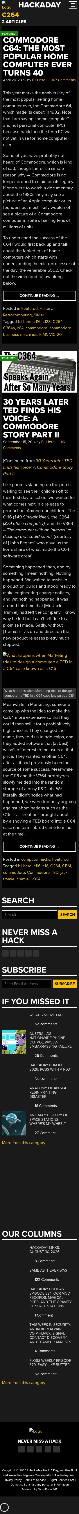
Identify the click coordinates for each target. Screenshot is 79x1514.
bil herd (25, 321)
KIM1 (43, 334)
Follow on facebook (5, 953)
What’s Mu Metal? (46, 1015)
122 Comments (46, 1279)
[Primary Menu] (73, 5)
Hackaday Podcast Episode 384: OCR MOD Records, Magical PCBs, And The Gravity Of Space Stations (50, 1297)
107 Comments (63, 80)
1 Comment (43, 1315)
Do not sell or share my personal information (40, 1484)
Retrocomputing (17, 315)
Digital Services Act (61, 1480)
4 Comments (44, 1351)
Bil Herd (38, 80)
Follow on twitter (13, 953)
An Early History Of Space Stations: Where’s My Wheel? (48, 1119)
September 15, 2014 (19, 442)
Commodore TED (42, 872)
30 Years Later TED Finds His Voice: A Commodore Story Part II (36, 418)
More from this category (23, 1142)
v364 (36, 879)
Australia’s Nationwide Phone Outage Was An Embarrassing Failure (50, 1040)
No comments (45, 1024)
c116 (37, 321)
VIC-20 (55, 334)
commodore (36, 328)
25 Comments (46, 1055)
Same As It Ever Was (48, 1270)
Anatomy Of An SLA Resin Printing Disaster (47, 1092)
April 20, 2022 (14, 80)
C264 (58, 321)
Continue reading (48, 297)
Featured (29, 308)
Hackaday (39, 5)
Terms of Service (35, 1480)
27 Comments (45, 1133)
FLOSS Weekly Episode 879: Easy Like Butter (50, 1362)
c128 (47, 321)
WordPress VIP (47, 1489)
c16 (45, 866)
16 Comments (45, 1105)
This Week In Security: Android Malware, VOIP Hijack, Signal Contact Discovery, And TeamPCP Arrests (50, 1333)
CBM (66, 866)
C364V (9, 328)
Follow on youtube (20, 953)
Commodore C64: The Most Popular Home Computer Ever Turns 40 (37, 56)
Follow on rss (28, 953)
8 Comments (45, 1261)
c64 (20, 328)
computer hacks (35, 859)
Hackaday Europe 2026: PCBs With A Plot (50, 1067)
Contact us (36, 953)
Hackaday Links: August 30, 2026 (44, 1249)
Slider (39, 315)
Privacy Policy (13, 1480)
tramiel (23, 879)
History (46, 308)
